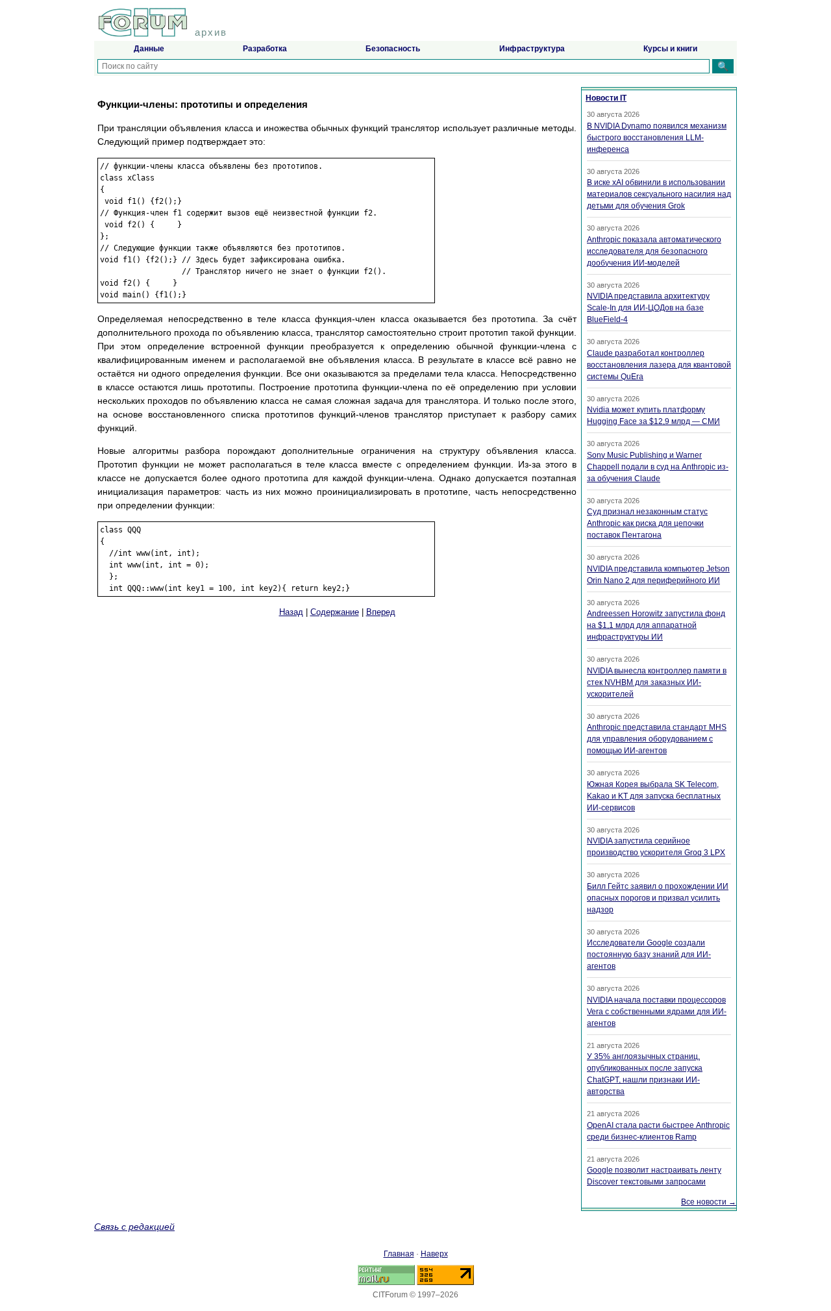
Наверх (434, 1253)
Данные (149, 48)
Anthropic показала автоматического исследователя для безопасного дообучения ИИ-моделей (654, 251)
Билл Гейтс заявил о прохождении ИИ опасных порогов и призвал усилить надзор (657, 898)
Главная (399, 1253)
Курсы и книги (670, 48)
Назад (291, 612)
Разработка (265, 48)
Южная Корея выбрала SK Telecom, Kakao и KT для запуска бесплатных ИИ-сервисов (654, 796)
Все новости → (708, 1201)
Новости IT (606, 98)
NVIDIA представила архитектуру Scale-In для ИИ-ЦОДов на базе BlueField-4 (648, 308)
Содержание (334, 612)
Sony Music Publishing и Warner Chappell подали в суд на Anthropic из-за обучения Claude (657, 467)
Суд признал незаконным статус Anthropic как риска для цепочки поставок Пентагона (647, 523)
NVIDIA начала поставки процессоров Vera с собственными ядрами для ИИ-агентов (656, 1011)
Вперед (380, 612)
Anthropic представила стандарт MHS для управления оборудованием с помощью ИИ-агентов (656, 739)
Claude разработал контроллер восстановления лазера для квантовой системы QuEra (659, 365)
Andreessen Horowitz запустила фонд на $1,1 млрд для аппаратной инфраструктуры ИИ (656, 625)
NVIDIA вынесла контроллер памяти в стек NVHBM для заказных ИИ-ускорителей (656, 682)
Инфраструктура (532, 48)
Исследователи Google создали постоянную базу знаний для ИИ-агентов (649, 954)
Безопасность (393, 48)
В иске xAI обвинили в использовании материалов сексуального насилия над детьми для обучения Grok (659, 194)
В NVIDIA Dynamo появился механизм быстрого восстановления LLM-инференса (656, 137)
